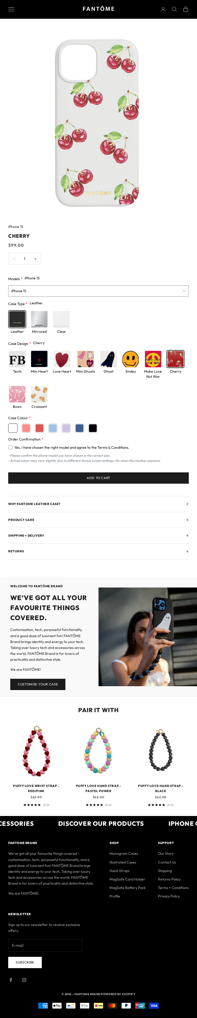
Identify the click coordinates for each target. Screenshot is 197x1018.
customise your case (38, 684)
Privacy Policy (169, 896)
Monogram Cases (124, 853)
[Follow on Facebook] (10, 980)
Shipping (165, 870)
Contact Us (167, 862)
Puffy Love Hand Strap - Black (160, 788)
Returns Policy (169, 879)
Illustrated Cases (123, 862)
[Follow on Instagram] (24, 980)
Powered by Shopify (118, 994)
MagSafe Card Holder (127, 879)
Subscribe (25, 962)
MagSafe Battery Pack (128, 887)
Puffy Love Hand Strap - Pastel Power (98, 788)
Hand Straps (120, 870)
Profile (115, 896)
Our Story (166, 853)
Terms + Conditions (173, 887)
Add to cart (98, 478)
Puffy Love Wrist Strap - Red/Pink (36, 788)
